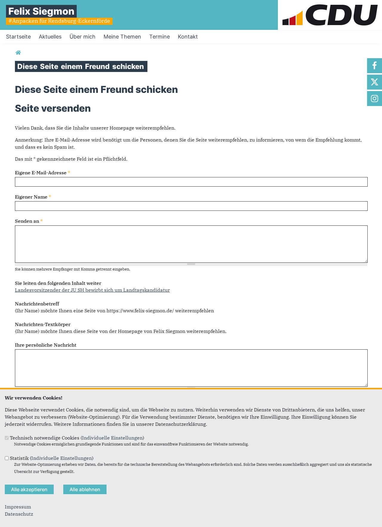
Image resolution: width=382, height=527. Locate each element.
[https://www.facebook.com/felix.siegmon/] (374, 65)
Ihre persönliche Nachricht (45, 345)
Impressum (18, 507)
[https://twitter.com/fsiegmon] (374, 82)
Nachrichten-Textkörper (42, 324)
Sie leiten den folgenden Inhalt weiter (58, 283)
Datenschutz (19, 514)
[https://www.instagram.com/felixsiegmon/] (374, 98)
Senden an (29, 221)
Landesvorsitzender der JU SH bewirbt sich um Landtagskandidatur (92, 290)
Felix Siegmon (41, 11)
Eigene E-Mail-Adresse (42, 173)
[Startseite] (330, 4)
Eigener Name (33, 197)
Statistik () (51, 458)
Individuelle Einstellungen (112, 438)
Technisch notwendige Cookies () (77, 438)
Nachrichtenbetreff (37, 304)
